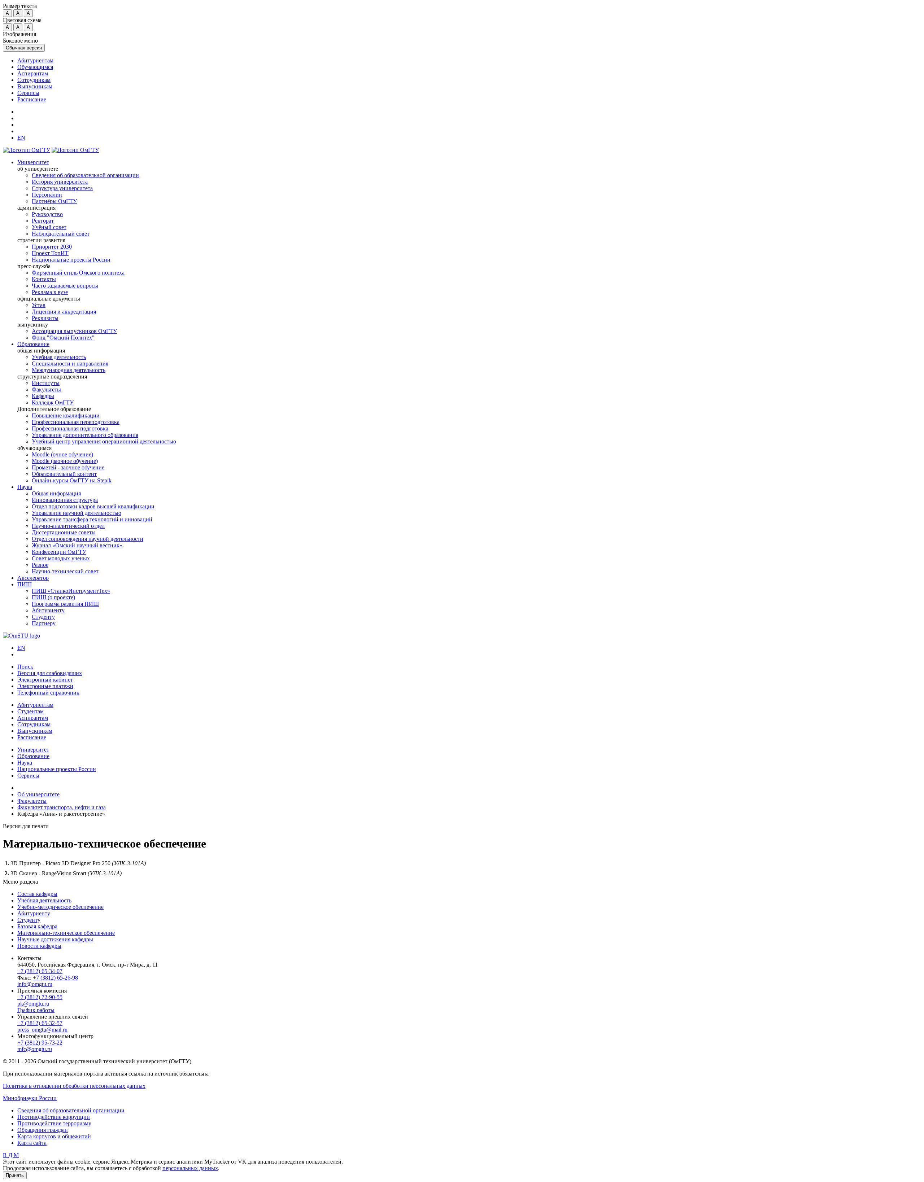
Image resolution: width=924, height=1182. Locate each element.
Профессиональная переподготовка (75, 422)
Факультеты (46, 389)
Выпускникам (34, 86)
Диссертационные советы (64, 532)
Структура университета (62, 188)
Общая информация (56, 493)
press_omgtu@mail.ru (42, 1029)
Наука (24, 487)
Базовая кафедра (37, 926)
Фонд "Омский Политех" (63, 337)
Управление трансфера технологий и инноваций (92, 519)
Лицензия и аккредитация (64, 311)
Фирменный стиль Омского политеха (78, 273)
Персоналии (47, 195)
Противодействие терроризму (54, 1123)
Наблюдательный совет (61, 234)
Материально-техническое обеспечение (66, 933)
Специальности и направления (70, 363)
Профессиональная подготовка (70, 428)
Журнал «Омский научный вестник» (77, 545)
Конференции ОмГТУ (59, 552)
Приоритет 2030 (52, 247)
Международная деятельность (68, 370)
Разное (40, 565)
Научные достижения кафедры (55, 939)
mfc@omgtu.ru (34, 1049)
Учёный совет (49, 227)
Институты (46, 383)
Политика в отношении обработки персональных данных (74, 1086)
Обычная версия (24, 48)
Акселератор (33, 578)
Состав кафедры (37, 894)
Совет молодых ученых (61, 558)
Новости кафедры (39, 946)
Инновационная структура (65, 500)
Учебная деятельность (59, 357)
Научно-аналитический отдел (68, 526)
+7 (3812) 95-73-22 (39, 1042)
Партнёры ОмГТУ (54, 201)
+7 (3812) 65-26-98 (55, 978)
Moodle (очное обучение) (62, 454)
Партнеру (44, 623)
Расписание (31, 99)
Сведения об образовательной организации (85, 175)
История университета (60, 182)
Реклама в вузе (50, 292)
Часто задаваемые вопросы (65, 286)
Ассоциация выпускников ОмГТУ (74, 331)
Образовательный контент (64, 474)
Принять (15, 1175)
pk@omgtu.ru (33, 1004)
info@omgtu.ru (34, 984)
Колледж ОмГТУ (53, 402)
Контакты (44, 279)
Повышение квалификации (66, 415)
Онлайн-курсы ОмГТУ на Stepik (72, 480)
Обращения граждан (42, 1130)
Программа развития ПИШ (65, 604)
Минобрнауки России (30, 1098)
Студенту (43, 617)
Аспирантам (32, 73)
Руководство (47, 214)
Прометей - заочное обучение (68, 467)
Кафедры (43, 396)
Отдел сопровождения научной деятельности (87, 539)
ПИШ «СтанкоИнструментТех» (71, 591)
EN (21, 648)
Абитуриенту (48, 610)
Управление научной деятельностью (76, 513)
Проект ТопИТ (50, 253)
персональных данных (190, 1168)
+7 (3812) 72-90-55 (39, 997)
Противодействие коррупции (53, 1117)
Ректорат (43, 221)
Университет (33, 162)
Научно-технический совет (65, 571)
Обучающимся (35, 67)
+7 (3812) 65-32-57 (39, 1023)
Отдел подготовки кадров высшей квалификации (93, 506)
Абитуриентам (35, 60)
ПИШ (24, 584)
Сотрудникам (34, 80)
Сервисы (28, 93)
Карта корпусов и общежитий (54, 1136)
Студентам (30, 711)
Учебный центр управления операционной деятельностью (104, 441)
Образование (33, 344)
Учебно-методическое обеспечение (60, 907)
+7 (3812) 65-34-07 (39, 971)
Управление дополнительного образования (85, 435)
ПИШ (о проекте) (53, 597)
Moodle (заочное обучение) (65, 461)
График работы (36, 1010)
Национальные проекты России (71, 260)
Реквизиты (45, 318)
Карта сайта (32, 1143)
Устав (38, 305)
